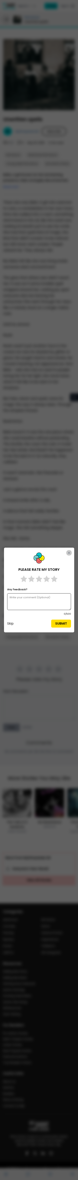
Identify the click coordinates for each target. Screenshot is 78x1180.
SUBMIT (61, 623)
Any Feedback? (17, 589)
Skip (10, 623)
